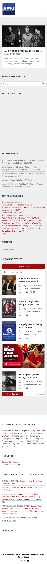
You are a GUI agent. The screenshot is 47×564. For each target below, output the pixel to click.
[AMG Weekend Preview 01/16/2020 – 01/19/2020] (23, 36)
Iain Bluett (35, 554)
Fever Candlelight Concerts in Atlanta (17, 205)
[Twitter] (21, 560)
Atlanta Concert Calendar (12, 202)
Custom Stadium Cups (11, 464)
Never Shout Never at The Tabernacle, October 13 (22, 220)
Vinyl (4, 233)
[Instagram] (27, 560)
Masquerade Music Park (12, 213)
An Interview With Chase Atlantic (15, 215)
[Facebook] (24, 560)
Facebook (8, 531)
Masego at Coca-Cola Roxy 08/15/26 (17, 180)
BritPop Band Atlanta (10, 436)
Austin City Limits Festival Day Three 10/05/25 (21, 218)
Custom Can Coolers (10, 462)
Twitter (32, 433)
